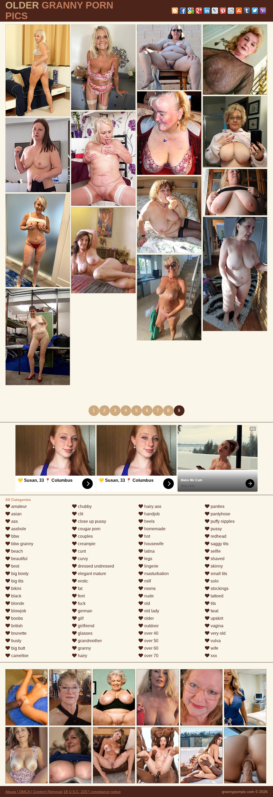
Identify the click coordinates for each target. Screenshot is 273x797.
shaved (217, 558)
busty (15, 640)
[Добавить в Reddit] (231, 10)
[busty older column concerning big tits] (235, 192)
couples (85, 536)
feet (81, 596)
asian (16, 514)
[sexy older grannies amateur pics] (103, 158)
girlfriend (85, 626)
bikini (15, 588)
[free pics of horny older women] (169, 57)
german (84, 611)
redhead (218, 536)
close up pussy (91, 521)
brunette (18, 633)
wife (214, 648)
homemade (154, 529)
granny (84, 648)
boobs (16, 618)
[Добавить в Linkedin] (207, 10)
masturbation (156, 573)
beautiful (18, 558)
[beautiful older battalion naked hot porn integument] (169, 133)
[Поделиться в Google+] (199, 10)
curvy (82, 558)
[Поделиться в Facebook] (183, 10)
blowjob (18, 611)
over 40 (150, 633)
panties (217, 506)
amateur (18, 506)
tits (213, 603)
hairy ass (152, 506)
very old (218, 633)
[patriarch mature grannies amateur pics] (37, 70)
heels (149, 521)
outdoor (151, 626)
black (15, 596)
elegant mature (91, 573)
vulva (215, 640)
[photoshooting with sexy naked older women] (103, 67)
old (146, 603)
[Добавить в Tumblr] (247, 10)
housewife (153, 543)
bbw (14, 536)
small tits (218, 573)
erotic (82, 581)
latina (149, 551)
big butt (17, 648)
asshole (18, 529)
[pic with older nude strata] (37, 336)
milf (147, 581)
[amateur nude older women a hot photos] (235, 274)
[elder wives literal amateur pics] (235, 132)
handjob (151, 514)
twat (214, 611)
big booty (19, 573)
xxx (213, 655)
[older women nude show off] (169, 297)
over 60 (150, 648)
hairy (82, 655)
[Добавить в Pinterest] (223, 10)
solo (214, 581)
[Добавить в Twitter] (255, 10)
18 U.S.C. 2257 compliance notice (92, 792)
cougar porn (89, 529)
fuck (81, 603)
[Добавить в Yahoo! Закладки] (263, 10)
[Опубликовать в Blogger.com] (175, 10)
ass (14, 521)
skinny (216, 566)
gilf (80, 618)
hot (146, 536)
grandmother (89, 640)
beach (16, 551)
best (14, 566)
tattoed (216, 596)
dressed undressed (95, 566)
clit (80, 514)
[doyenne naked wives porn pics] (235, 59)
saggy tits (219, 543)
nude (148, 596)
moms (149, 588)
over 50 (150, 640)
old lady (151, 611)
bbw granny (21, 543)
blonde (17, 603)
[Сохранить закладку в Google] (191, 10)
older (148, 618)
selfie (215, 551)
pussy (216, 529)
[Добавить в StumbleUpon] (239, 10)
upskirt (216, 618)
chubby (84, 506)
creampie (86, 543)
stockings (219, 588)
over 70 (150, 655)
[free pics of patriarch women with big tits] (169, 214)
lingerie (150, 566)
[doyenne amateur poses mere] (37, 240)
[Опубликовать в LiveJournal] (215, 10)
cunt (81, 551)
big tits (16, 581)
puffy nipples (222, 521)
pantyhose (220, 514)
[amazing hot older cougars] (37, 155)
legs (147, 558)
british (16, 626)
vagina (216, 626)
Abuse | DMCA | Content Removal (33, 792)
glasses (85, 633)
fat (79, 588)
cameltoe (19, 655)
